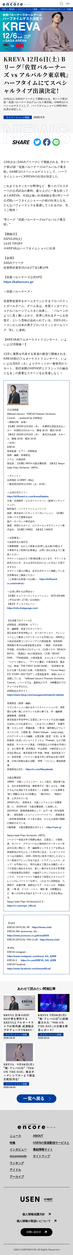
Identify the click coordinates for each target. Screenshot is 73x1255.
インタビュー (18, 1149)
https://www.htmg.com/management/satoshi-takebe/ (35, 695)
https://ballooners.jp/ (18, 281)
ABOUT (38, 1135)
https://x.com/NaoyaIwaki (39, 769)
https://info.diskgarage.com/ (22, 608)
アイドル (15, 1169)
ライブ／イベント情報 (27, 9)
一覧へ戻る (33, 1098)
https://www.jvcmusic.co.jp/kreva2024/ (28, 935)
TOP (4, 9)
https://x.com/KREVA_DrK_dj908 (38, 960)
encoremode (18, 1156)
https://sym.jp (53, 827)
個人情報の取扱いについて (34, 1220)
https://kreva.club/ (42, 927)
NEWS (12, 9)
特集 (12, 1142)
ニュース (15, 1135)
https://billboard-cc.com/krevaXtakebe (28, 496)
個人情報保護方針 (33, 1214)
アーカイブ (17, 1176)
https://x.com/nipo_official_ (22, 905)
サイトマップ (41, 1156)
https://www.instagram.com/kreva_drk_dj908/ (31, 956)
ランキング (17, 1163)
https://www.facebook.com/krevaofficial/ (29, 968)
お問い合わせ (33, 1232)
